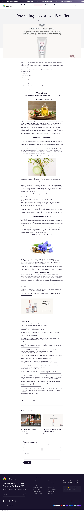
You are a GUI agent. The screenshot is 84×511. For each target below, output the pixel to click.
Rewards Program (37, 491)
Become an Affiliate (37, 489)
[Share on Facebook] (25, 400)
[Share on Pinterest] (31, 400)
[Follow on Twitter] (6, 501)
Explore (60, 4)
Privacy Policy (47, 444)
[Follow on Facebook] (3, 501)
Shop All (23, 4)
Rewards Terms (51, 491)
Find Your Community (37, 487)
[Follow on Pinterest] (12, 501)
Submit (27, 462)
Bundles (28, 4)
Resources (45, 7)
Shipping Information (53, 480)
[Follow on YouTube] (15, 501)
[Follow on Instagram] (9, 501)
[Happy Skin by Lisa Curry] (42, 306)
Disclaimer (50, 493)
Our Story (35, 485)
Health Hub (37, 7)
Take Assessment (38, 4)
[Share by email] (34, 400)
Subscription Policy (52, 489)
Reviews (54, 4)
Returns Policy (51, 487)
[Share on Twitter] (28, 400)
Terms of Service (54, 444)
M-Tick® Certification (37, 493)
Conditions (47, 4)
